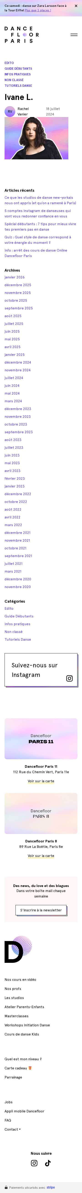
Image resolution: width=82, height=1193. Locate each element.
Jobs (9, 1102)
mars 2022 (13, 525)
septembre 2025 (19, 308)
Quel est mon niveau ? (23, 1059)
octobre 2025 (16, 300)
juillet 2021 (14, 563)
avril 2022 (12, 517)
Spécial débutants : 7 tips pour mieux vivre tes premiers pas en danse (40, 227)
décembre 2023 (18, 409)
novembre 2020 (18, 587)
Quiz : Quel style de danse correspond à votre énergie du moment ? (38, 240)
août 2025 (13, 316)
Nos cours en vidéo (20, 979)
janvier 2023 (15, 486)
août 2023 (13, 440)
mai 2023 (12, 463)
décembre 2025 (18, 285)
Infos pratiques (18, 74)
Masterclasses (16, 1016)
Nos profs (13, 989)
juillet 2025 (14, 323)
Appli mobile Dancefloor (24, 1111)
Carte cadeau (16, 1068)
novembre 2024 (18, 370)
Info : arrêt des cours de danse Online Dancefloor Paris (36, 253)
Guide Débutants (18, 69)
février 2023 (15, 478)
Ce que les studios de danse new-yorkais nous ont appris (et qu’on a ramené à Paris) (40, 200)
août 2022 (13, 509)
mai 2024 (12, 393)
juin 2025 (12, 331)
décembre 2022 (18, 494)
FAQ (8, 1120)
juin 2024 (12, 385)
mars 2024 (13, 401)
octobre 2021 (15, 548)
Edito (9, 63)
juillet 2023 (14, 447)
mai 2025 (12, 339)
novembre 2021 (17, 540)
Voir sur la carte (41, 781)
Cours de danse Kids (22, 1034)
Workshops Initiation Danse (27, 1025)
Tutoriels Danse (18, 86)
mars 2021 (13, 571)
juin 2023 (12, 455)
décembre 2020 (18, 579)
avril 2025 (12, 347)
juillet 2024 (14, 378)
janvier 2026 (15, 277)
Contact (11, 1129)
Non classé (14, 80)
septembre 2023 (19, 432)
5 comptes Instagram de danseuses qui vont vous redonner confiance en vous (38, 213)
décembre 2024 (18, 362)
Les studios (14, 998)
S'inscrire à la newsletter (41, 910)
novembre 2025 (18, 293)
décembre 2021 (18, 532)
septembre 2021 (18, 556)
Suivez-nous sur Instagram (35, 669)
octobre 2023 (16, 424)
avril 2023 (12, 471)
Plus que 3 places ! (38, 10)
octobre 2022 (16, 502)
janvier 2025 (15, 354)
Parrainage (13, 1077)
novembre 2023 (18, 416)
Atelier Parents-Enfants (24, 1007)
